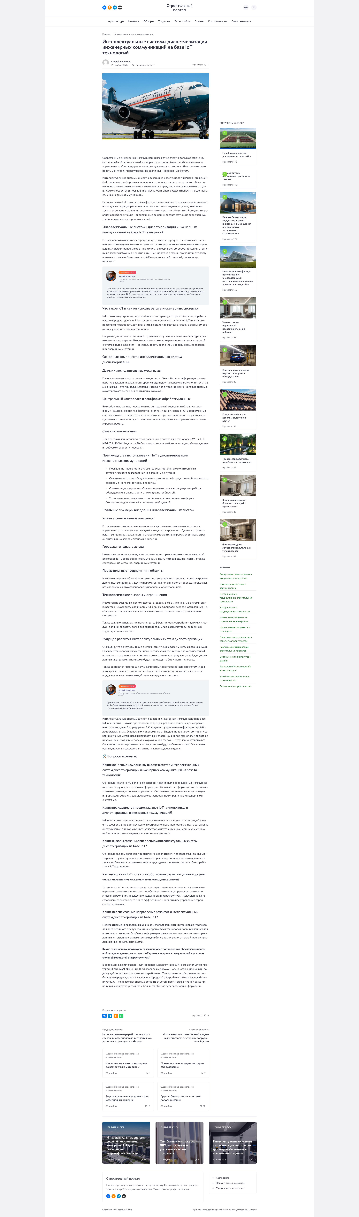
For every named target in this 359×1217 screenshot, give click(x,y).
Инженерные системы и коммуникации (233, 586)
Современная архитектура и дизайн (235, 658)
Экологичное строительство (235, 686)
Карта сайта (222, 1177)
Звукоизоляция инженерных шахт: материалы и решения (127, 1098)
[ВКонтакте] (104, 7)
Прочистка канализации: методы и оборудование (182, 1064)
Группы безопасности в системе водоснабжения (181, 1098)
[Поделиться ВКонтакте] (104, 1016)
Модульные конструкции (230, 1187)
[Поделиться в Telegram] (110, 1016)
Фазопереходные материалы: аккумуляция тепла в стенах (236, 547)
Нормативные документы (230, 1182)
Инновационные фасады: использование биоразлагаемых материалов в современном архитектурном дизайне (237, 278)
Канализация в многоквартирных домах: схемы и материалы (126, 1064)
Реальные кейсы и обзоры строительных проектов (234, 648)
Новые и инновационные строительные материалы (234, 619)
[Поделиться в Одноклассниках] (116, 1016)
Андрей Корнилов (121, 61)
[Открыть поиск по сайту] (254, 7)
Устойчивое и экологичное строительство (234, 678)
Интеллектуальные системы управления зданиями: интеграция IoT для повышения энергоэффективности (126, 1145)
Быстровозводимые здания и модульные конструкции (236, 576)
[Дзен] (120, 7)
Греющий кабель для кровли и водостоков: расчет (234, 417)
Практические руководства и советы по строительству (236, 639)
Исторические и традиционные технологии (235, 609)
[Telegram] (115, 7)
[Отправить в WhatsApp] (121, 1016)
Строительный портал (180, 7)
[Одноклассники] (110, 7)
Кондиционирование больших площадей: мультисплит (234, 503)
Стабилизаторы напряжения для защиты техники (236, 176)
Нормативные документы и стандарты (235, 629)
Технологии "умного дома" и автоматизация (235, 668)
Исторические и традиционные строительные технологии (236, 597)
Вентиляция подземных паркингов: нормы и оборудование (235, 373)
